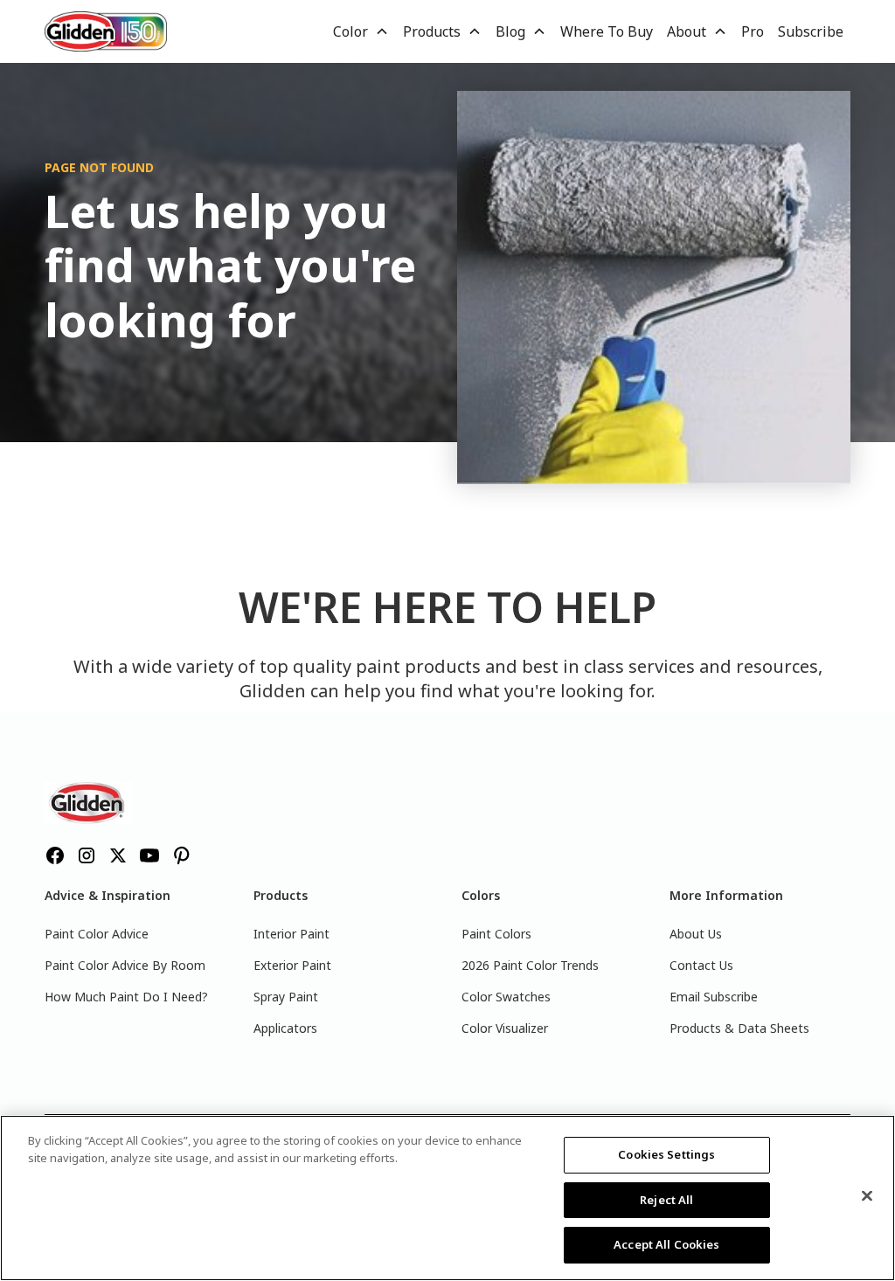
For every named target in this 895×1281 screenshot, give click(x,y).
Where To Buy (606, 31)
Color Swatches (506, 996)
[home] (106, 31)
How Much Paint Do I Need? (126, 996)
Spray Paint (285, 996)
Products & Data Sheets (739, 1028)
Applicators (285, 1028)
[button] (361, 31)
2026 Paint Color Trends (530, 965)
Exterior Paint (292, 965)
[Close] (867, 1196)
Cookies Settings (666, 1154)
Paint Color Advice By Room (125, 965)
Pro (752, 31)
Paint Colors (496, 933)
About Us (696, 933)
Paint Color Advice (97, 933)
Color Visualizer (504, 1028)
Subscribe (810, 31)
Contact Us (701, 965)
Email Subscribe (714, 996)
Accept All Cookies (666, 1244)
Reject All (666, 1200)
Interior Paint (291, 933)
